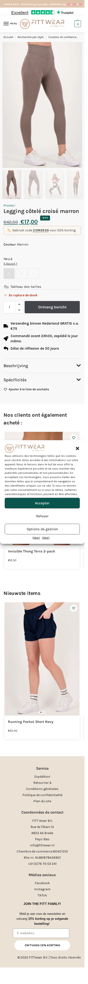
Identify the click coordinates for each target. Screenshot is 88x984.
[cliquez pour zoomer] (44, 105)
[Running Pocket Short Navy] (42, 659)
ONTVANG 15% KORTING (42, 945)
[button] (77, 448)
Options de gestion (42, 529)
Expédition (42, 777)
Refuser (42, 516)
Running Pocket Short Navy (30, 722)
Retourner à (42, 783)
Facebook (42, 883)
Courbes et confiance (62, 37)
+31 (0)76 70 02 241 (42, 864)
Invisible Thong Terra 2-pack (31, 551)
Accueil (8, 37)
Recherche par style (31, 37)
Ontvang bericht (52, 307)
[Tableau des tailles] (6, 286)
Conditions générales (42, 789)
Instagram (42, 889)
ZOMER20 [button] (41, 230)
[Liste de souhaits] (73, 437)
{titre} (36, 537)
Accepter (42, 503)
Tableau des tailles (26, 286)
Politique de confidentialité (42, 795)
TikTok (42, 895)
